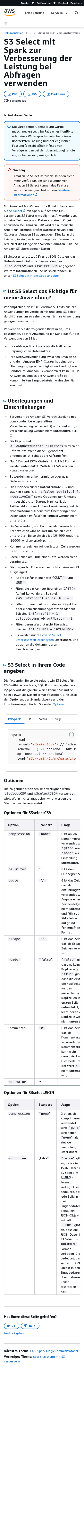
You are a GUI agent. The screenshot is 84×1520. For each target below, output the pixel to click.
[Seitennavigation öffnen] (6, 23)
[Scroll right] (66, 13)
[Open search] (76, 13)
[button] (18, 115)
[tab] (14, 719)
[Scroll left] (22, 13)
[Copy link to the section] (4, 291)
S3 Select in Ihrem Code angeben (36, 275)
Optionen (59, 704)
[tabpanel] (42, 747)
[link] (59, 33)
